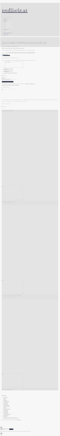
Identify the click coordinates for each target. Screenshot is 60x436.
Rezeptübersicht (9, 28)
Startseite (6, 18)
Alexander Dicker (6, 46)
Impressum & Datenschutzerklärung (14, 35)
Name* (3, 69)
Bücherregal (7, 33)
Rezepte (5, 400)
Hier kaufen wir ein (8, 32)
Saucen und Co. (9, 26)
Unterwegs (6, 29)
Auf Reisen (8, 30)
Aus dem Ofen (9, 22)
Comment (3, 67)
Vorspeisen (8, 24)
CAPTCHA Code (13, 79)
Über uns (6, 34)
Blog (5, 398)
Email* (3, 71)
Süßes (7, 27)
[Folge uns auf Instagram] (5, 107)
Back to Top (4, 395)
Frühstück (8, 23)
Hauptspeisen (9, 25)
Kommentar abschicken (7, 81)
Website (3, 73)
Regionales (8, 31)
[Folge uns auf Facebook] (3, 107)
